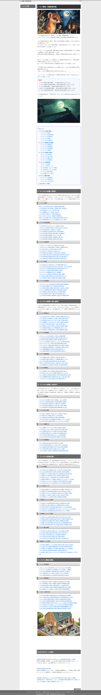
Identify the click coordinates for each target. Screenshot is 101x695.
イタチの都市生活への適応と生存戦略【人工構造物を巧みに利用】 (54, 581)
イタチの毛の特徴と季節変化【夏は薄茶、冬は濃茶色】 (52, 233)
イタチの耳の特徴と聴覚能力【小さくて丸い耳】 (50, 235)
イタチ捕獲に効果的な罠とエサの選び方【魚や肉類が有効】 (53, 433)
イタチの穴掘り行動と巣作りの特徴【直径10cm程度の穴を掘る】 (54, 254)
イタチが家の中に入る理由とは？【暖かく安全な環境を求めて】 (54, 318)
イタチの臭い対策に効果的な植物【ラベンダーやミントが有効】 (54, 421)
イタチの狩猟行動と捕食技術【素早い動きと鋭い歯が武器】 (53, 256)
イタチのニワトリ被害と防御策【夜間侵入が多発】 (51, 270)
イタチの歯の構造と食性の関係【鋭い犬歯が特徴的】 (51, 231)
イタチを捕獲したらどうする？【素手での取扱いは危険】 (52, 427)
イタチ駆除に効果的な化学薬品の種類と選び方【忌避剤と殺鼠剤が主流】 (56, 519)
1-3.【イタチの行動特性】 (47, 136)
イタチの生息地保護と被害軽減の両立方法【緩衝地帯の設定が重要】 (55, 595)
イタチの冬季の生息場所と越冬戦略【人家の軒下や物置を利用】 (54, 295)
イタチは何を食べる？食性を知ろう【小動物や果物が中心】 (53, 264)
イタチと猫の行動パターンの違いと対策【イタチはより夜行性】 (54, 573)
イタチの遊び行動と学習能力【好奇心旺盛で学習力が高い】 (53, 258)
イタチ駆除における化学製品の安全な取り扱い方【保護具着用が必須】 (55, 522)
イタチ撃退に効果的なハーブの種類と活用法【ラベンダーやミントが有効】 (56, 479)
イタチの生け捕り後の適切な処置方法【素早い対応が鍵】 (52, 436)
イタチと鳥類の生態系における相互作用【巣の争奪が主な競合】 (54, 575)
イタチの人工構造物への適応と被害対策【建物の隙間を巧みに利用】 (55, 587)
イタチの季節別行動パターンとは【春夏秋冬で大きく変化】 (53, 219)
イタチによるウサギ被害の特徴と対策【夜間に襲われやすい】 (53, 268)
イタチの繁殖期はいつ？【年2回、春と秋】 (49, 212)
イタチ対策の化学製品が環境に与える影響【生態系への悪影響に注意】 (55, 524)
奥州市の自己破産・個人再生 (44, 668)
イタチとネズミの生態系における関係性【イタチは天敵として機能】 (55, 569)
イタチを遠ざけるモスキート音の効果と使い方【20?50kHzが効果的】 (55, 483)
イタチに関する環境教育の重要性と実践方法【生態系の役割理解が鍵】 (55, 601)
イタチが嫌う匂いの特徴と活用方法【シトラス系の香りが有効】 (54, 530)
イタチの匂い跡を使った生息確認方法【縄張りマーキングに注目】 (54, 419)
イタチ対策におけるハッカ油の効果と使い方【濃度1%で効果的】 (54, 477)
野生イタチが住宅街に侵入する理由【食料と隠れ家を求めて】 (53, 217)
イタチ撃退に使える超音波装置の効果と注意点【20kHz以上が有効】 (55, 491)
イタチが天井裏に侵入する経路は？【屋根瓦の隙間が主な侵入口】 (54, 316)
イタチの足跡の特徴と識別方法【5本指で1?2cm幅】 (51, 443)
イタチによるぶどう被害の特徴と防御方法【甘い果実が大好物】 (54, 345)
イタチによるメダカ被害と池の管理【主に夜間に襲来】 (52, 274)
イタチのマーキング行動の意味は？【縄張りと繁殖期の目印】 (53, 247)
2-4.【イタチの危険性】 (46, 150)
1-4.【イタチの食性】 (46, 138)
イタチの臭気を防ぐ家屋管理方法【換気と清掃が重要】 (52, 417)
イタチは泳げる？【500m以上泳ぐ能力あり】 (49, 251)
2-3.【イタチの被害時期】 (47, 148)
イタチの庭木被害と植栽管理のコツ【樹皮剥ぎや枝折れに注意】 (54, 347)
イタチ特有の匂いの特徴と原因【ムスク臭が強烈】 (51, 415)
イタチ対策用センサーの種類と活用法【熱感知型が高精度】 (53, 496)
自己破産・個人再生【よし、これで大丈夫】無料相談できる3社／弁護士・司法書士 (56, 677)
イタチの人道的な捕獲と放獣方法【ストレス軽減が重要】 (52, 435)
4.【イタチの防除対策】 (45, 162)
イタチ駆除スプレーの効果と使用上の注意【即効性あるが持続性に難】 (55, 473)
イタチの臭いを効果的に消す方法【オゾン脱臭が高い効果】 (53, 413)
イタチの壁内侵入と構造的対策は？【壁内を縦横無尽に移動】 (53, 329)
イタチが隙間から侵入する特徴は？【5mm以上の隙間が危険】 (53, 326)
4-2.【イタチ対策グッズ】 (47, 166)
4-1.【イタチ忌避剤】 (46, 164)
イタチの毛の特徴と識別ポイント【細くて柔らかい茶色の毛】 (53, 445)
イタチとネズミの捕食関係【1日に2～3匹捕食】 (50, 272)
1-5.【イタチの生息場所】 (47, 140)
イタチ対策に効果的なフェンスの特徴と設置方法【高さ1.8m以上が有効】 (56, 544)
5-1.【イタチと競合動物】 (47, 177)
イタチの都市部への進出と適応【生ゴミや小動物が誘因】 (52, 291)
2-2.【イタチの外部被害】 (47, 146)
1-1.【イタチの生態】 (46, 133)
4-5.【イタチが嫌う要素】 (47, 171)
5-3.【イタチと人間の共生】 (47, 181)
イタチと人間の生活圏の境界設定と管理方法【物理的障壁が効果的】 (55, 599)
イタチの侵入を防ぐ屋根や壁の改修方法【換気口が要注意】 (53, 550)
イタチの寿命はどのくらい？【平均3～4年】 (49, 210)
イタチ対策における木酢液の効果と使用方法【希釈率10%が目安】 (54, 503)
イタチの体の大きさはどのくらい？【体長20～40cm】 (52, 226)
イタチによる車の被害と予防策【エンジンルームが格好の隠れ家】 (54, 341)
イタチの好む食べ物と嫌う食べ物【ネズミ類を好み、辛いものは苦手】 (55, 266)
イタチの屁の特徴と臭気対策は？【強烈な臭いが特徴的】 (52, 403)
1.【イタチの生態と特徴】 (46, 131)
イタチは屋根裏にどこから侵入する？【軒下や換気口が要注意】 (54, 322)
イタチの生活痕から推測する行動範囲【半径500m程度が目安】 (54, 450)
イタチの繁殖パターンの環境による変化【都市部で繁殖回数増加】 (54, 589)
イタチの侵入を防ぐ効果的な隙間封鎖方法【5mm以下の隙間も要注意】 (55, 546)
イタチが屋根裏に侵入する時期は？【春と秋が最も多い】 (52, 357)
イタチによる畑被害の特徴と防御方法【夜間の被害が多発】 (53, 289)
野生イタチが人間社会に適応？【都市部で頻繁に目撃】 (52, 206)
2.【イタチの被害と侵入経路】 (47, 142)
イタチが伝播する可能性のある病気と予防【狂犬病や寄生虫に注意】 (55, 374)
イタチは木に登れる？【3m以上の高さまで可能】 (50, 249)
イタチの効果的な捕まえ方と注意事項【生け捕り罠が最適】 (53, 431)
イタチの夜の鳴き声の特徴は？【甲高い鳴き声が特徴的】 (52, 252)
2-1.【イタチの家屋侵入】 (47, 144)
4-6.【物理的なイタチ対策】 (47, 173)
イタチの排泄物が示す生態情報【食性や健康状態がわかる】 (53, 407)
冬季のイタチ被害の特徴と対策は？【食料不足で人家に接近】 (53, 363)
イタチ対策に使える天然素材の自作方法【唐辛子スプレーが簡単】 (54, 510)
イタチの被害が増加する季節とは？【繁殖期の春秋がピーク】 (53, 359)
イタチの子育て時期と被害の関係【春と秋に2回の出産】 (52, 361)
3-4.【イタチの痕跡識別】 (47, 159)
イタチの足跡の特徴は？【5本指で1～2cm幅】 (50, 229)
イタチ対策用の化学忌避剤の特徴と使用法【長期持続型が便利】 (54, 520)
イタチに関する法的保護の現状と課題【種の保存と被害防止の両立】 (55, 608)
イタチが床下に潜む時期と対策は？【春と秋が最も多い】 (52, 324)
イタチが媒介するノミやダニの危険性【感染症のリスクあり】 (53, 373)
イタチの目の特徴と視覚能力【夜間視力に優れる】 (51, 237)
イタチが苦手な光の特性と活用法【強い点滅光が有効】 (52, 536)
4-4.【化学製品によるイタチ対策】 (49, 169)
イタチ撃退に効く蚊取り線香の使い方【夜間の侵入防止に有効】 (54, 505)
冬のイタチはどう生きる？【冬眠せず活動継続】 (50, 215)
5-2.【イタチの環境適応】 (47, 179)
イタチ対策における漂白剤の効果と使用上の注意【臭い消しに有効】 (55, 517)
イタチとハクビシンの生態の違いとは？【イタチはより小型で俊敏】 (55, 567)
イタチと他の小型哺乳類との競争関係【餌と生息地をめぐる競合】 (54, 571)
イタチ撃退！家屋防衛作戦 (25, 1)
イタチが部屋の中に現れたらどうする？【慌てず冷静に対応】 (53, 320)
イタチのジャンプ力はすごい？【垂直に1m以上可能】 (51, 245)
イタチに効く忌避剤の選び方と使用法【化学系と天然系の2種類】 (54, 471)
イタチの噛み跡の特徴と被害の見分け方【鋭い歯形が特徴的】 (53, 447)
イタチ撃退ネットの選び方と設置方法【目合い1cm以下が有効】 (54, 495)
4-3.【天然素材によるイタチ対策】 (49, 167)
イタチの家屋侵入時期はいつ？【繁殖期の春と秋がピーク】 (53, 327)
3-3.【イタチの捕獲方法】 (47, 158)
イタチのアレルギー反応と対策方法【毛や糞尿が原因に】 (52, 378)
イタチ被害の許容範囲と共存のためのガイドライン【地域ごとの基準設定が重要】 (58, 602)
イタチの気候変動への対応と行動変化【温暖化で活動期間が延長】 (54, 583)
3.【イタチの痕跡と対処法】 (46, 152)
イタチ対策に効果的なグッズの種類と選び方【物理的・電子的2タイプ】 (56, 489)
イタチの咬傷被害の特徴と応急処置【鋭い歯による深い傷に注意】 (54, 376)
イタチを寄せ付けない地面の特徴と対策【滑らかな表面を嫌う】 (54, 538)
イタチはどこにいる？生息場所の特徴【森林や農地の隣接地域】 (54, 284)
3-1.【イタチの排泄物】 (46, 154)
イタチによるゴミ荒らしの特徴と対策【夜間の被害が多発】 (53, 343)
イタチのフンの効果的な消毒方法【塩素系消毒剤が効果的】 (53, 401)
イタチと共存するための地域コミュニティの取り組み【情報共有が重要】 (56, 604)
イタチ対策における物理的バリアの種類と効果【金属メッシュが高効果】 (56, 548)
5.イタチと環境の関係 (45, 175)
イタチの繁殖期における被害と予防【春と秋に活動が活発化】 (53, 364)
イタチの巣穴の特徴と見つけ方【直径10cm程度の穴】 (51, 286)
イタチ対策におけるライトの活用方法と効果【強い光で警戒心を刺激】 (55, 493)
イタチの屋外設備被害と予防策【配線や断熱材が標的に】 (52, 351)
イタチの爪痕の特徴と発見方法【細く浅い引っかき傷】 (52, 448)
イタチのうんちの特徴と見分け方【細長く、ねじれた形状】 (53, 399)
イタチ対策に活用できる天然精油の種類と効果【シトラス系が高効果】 (55, 507)
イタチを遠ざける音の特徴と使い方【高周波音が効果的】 (52, 534)
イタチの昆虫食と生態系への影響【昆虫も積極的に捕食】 (52, 277)
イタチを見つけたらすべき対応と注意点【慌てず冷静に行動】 (53, 429)
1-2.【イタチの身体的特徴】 (47, 134)
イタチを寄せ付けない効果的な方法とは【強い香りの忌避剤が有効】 (55, 470)
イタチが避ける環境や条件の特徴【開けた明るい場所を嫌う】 (53, 532)
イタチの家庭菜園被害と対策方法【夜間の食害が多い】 (52, 349)
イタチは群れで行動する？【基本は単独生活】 (50, 214)
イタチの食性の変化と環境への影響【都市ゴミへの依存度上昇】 (54, 585)
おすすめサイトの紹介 (45, 183)
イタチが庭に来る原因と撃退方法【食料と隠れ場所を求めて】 (53, 337)
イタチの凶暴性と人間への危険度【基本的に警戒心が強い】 (53, 371)
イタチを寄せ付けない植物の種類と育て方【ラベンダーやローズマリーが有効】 (57, 508)
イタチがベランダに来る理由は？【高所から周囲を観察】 (52, 336)
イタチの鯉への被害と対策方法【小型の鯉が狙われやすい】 (53, 276)
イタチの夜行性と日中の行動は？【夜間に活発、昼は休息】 (53, 208)
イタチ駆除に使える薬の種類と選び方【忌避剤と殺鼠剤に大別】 (54, 475)
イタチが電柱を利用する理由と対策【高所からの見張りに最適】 (54, 288)
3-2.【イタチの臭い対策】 (47, 156)
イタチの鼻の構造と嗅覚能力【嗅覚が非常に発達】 (51, 239)
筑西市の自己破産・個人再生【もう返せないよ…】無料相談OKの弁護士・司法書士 (56, 659)
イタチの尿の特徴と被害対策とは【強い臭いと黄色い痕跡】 (53, 405)
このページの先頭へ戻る (77, 689)
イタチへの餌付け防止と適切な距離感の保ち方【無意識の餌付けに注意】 (56, 597)
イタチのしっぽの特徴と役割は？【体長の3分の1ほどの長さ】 (53, 227)
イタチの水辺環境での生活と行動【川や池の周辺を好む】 (52, 293)
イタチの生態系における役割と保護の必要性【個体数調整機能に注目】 (55, 606)
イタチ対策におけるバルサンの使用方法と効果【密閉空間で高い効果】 (55, 481)
